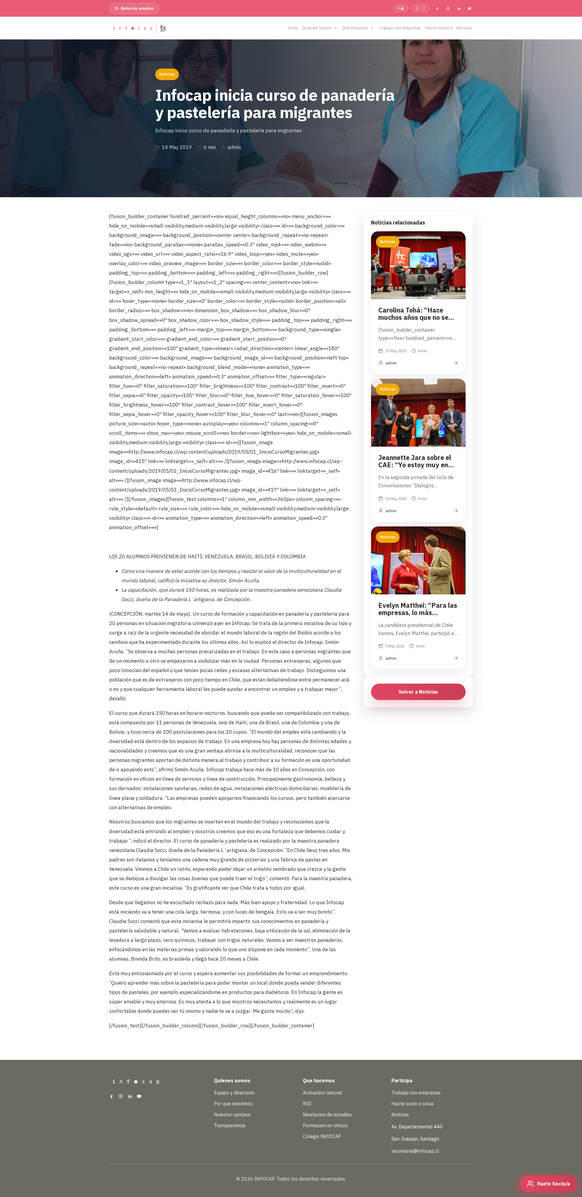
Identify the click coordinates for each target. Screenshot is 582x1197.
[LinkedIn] (458, 8)
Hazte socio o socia (412, 1104)
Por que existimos (233, 1104)
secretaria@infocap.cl (415, 1151)
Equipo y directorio (234, 1093)
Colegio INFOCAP (322, 1136)
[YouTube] (469, 8)
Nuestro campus (232, 1114)
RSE (307, 1104)
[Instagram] (448, 8)
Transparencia (230, 1125)
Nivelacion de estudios (327, 1114)
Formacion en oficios (325, 1125)
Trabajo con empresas (416, 1093)
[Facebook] (437, 8)
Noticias (400, 1114)
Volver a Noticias (418, 692)
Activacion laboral (322, 1093)
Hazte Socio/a (553, 1184)
